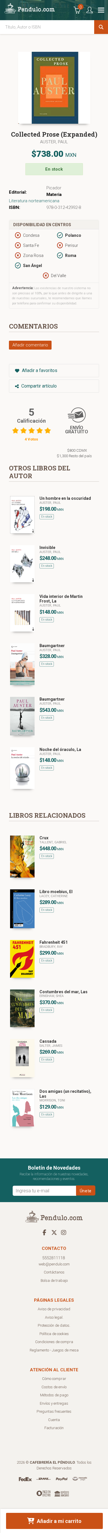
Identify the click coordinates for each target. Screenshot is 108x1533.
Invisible (47, 547)
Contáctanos (54, 1272)
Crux (43, 838)
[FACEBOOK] (44, 1232)
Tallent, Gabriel (53, 842)
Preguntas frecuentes (54, 1411)
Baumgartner (52, 645)
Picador (53, 187)
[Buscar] (101, 27)
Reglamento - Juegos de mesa (54, 1350)
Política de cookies (54, 1334)
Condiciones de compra (54, 1342)
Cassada (47, 1041)
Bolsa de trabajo (54, 1280)
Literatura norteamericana (34, 200)
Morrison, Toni (52, 1100)
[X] (54, 1232)
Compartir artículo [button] (38, 386)
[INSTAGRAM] (63, 1232)
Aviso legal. (54, 1317)
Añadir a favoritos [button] (39, 370)
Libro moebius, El (56, 891)
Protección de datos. (54, 1325)
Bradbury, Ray (51, 947)
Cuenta (54, 1420)
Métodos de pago (54, 1395)
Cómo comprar (54, 1378)
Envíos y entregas (54, 1403)
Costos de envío (54, 1387)
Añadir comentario (30, 345)
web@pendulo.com (54, 1264)
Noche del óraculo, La (60, 749)
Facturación (54, 1428)
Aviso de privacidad (54, 1309)
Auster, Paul (54, 141)
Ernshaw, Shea (51, 996)
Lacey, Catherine (53, 896)
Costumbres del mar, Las (63, 991)
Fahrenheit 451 (53, 942)
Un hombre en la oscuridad (65, 498)
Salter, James (50, 1046)
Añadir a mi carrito (59, 1521)
